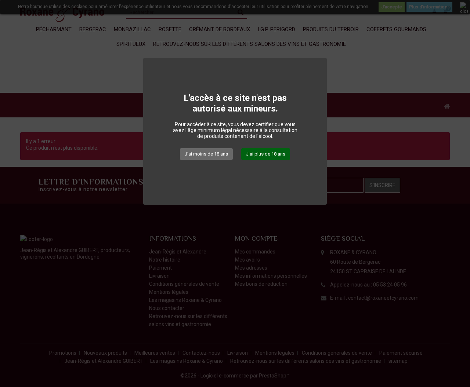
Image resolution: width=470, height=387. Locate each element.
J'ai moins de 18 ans (206, 154)
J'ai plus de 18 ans (265, 154)
